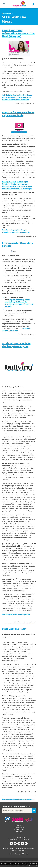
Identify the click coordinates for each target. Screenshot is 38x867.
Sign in (33, 4)
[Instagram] (18, 843)
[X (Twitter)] (15, 843)
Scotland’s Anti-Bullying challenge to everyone (16, 345)
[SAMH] (17, 819)
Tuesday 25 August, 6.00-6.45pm (14, 230)
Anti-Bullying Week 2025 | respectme (16, 614)
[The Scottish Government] (7, 819)
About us (10, 13)
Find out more (15, 865)
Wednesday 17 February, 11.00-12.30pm (17, 188)
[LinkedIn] (26, 843)
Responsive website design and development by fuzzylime (19, 861)
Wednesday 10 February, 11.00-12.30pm (17, 186)
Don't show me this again (25, 865)
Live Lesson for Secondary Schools (17, 244)
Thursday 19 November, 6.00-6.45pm (16, 232)
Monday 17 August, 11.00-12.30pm (15, 181)
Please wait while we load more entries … (18, 799)
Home (4, 13)
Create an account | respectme (16, 329)
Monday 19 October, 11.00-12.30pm (15, 184)
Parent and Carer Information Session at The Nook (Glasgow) (18, 33)
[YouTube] (22, 843)
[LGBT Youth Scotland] (29, 819)
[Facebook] (11, 843)
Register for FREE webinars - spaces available (18, 114)
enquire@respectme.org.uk (21, 839)
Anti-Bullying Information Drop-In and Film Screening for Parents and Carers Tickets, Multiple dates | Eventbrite (17, 97)
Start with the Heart (14, 629)
